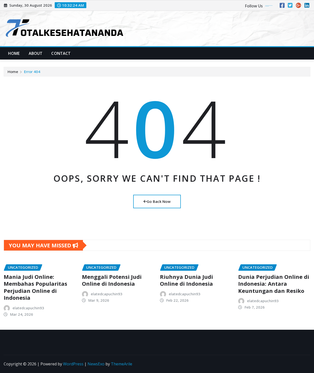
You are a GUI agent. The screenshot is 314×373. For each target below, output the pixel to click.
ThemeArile (121, 364)
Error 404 (32, 71)
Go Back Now (158, 201)
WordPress (73, 364)
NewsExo (96, 364)
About (36, 53)
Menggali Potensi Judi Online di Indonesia (112, 280)
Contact (61, 53)
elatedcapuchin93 (28, 307)
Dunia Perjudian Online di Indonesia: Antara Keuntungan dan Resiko (273, 283)
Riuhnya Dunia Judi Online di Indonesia (186, 280)
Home (14, 53)
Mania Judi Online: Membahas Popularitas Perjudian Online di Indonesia (35, 287)
